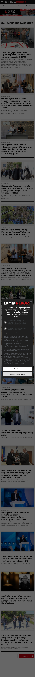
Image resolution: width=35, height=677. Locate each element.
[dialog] (17, 338)
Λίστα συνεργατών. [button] (23, 350)
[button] (17, 333)
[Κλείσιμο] (31, 301)
